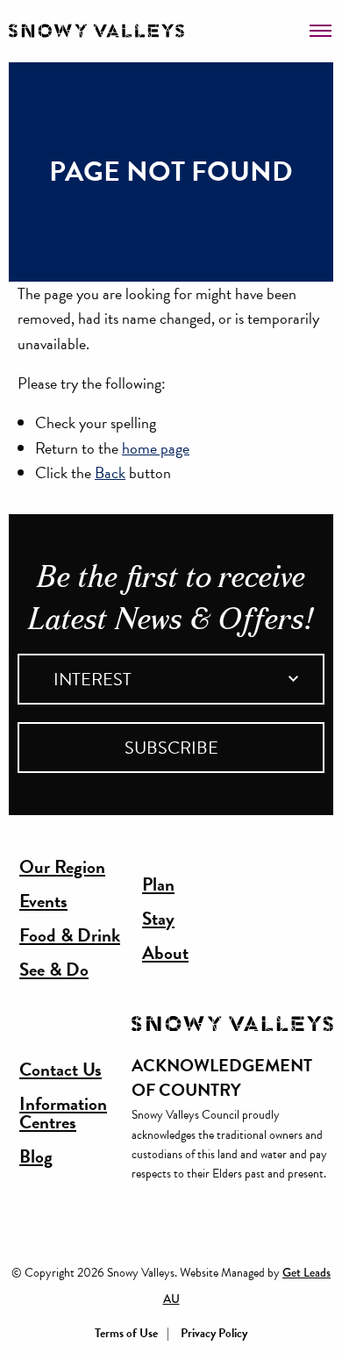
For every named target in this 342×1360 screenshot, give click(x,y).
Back (110, 472)
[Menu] (320, 25)
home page (155, 448)
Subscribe (171, 747)
